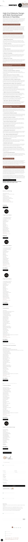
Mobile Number (5, 482)
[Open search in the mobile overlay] (14, 462)
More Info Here (5, 207)
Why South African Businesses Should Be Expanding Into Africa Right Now (12, 509)
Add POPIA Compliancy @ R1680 (6, 233)
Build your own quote (7, 452)
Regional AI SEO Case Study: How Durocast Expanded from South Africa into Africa (13, 508)
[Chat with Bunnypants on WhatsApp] (2, 540)
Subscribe (14, 485)
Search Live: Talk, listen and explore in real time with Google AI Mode (11, 510)
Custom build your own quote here (9, 180)
